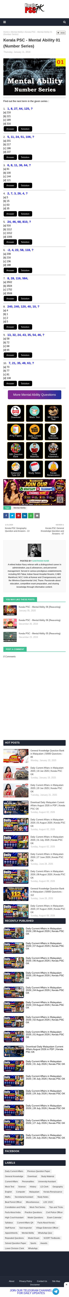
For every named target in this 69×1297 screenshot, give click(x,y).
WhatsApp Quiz (45, 1233)
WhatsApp (33, 1248)
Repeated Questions (14, 1238)
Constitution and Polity (15, 1207)
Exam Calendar (54, 1217)
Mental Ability (17, 32)
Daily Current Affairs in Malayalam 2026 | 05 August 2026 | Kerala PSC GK (45, 975)
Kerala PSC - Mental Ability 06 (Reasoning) (39, 607)
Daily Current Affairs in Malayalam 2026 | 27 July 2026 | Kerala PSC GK (45, 1121)
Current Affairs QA (25, 1223)
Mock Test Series (37, 1207)
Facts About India (13, 1212)
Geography (58, 1187)
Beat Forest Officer (13, 1202)
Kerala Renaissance (53, 1192)
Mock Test (9, 1187)
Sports (33, 1243)
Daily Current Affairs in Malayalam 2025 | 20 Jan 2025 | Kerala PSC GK (46, 788)
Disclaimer (35, 1285)
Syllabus (9, 1223)
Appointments (11, 1233)
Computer (20, 1192)
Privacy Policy (25, 1281)
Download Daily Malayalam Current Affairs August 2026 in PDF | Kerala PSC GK (47, 805)
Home (6, 32)
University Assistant (47, 1181)
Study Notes (42, 1197)
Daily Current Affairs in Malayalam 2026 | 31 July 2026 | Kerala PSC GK (46, 840)
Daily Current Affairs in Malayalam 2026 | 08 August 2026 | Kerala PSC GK (47, 874)
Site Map (56, 1281)
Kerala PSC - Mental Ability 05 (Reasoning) (39, 633)
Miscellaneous (32, 1202)
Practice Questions (33, 1212)
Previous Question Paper (38, 1171)
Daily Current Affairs (14, 1171)
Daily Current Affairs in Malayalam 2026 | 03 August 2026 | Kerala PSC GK (45, 1005)
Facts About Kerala (46, 1223)
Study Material (47, 1176)
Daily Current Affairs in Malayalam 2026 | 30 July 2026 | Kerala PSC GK (45, 1077)
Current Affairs (11, 1181)
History (33, 1187)
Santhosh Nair (40, 561)
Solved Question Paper (15, 1243)
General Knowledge (14, 1176)
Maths (8, 1197)
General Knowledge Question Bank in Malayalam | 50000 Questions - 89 (47, 753)
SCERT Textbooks (52, 1238)
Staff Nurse (10, 1228)
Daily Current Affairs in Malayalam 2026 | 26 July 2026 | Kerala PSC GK (45, 1136)
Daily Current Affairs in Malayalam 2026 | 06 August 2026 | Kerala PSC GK (45, 961)
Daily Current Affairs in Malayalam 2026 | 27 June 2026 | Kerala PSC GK (46, 857)
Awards (43, 1243)
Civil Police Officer (54, 1212)
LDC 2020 (48, 1202)
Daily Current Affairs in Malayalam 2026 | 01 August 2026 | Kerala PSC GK (47, 822)
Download (32, 1176)
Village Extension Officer (47, 1228)
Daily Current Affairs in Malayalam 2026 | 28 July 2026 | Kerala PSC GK (45, 1107)
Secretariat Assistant (24, 1197)
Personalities (28, 1181)
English (8, 1192)
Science (22, 1187)
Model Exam (33, 1238)
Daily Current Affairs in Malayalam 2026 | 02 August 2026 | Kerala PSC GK (45, 1020)
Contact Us (42, 1281)
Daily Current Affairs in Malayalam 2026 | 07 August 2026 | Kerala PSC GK (47, 909)
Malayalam (34, 1192)
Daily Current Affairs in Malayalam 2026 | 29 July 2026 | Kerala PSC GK (45, 1092)
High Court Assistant (14, 1217)
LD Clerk (44, 1187)
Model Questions (35, 1217)
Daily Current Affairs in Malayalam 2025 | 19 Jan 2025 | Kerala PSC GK (46, 771)
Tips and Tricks (56, 1207)
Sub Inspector (25, 1228)
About (11, 1281)
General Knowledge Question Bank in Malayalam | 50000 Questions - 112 (47, 891)
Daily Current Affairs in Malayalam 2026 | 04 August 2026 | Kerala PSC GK (45, 990)
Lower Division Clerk (14, 1248)
